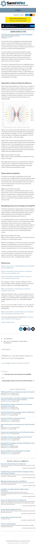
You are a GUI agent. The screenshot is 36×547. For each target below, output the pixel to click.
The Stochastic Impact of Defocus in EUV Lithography (17, 34)
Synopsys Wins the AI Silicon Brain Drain (11, 509)
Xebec (8, 393)
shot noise (23, 341)
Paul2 (8, 446)
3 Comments (4, 38)
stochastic (8, 343)
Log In (22, 15)
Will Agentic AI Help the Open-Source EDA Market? (14, 481)
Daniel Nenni (8, 394)
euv (8, 341)
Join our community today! (18, 21)
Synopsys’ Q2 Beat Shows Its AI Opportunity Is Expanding (15, 451)
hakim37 (9, 419)
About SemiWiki (24, 543)
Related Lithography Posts (8, 322)
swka (8, 407)
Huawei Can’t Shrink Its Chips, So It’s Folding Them (13, 464)
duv (5, 341)
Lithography (9, 37)
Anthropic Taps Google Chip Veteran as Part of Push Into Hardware (17, 432)
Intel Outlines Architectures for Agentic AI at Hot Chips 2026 (16, 437)
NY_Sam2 (7, 415)
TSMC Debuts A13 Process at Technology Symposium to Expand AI (18, 392)
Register (16, 15)
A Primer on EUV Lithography (8, 524)
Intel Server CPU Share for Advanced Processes (13, 418)
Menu (19, 10)
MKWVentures (8, 421)
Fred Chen (5, 36)
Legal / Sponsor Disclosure (14, 543)
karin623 (7, 447)
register (9, 363)
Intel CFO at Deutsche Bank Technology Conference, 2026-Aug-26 (18, 412)
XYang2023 (9, 438)
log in (14, 363)
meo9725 (9, 427)
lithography (14, 341)
